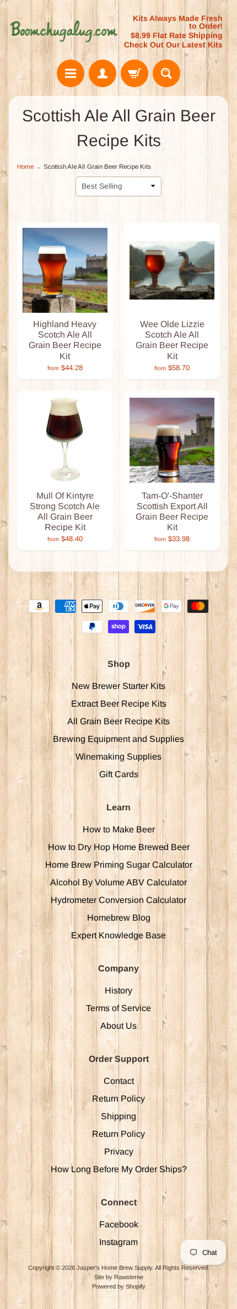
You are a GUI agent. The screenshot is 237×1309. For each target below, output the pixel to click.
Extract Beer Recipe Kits (118, 703)
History (118, 990)
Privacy (118, 1151)
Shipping (118, 1116)
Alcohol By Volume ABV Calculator (118, 882)
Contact (119, 1081)
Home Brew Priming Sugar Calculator (118, 864)
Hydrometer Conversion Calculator (118, 900)
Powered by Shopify (119, 1286)
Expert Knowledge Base (118, 935)
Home (25, 166)
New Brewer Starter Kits (118, 686)
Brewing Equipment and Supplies (118, 739)
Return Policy (118, 1098)
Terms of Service (118, 1008)
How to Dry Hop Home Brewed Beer (119, 847)
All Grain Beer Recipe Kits (118, 721)
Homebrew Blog (118, 917)
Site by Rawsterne (118, 1277)
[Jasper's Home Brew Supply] (63, 31)
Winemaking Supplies (118, 756)
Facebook (118, 1224)
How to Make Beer (119, 829)
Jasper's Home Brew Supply (114, 1267)
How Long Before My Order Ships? (119, 1169)
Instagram (118, 1242)
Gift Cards (118, 774)
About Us (118, 1025)
